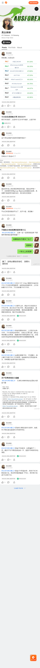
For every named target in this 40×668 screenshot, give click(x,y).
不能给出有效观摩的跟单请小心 (13, 230)
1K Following (15, 35)
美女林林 (9, 53)
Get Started (33, 2)
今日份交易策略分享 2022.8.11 (13, 117)
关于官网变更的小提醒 (10, 378)
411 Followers (6, 35)
